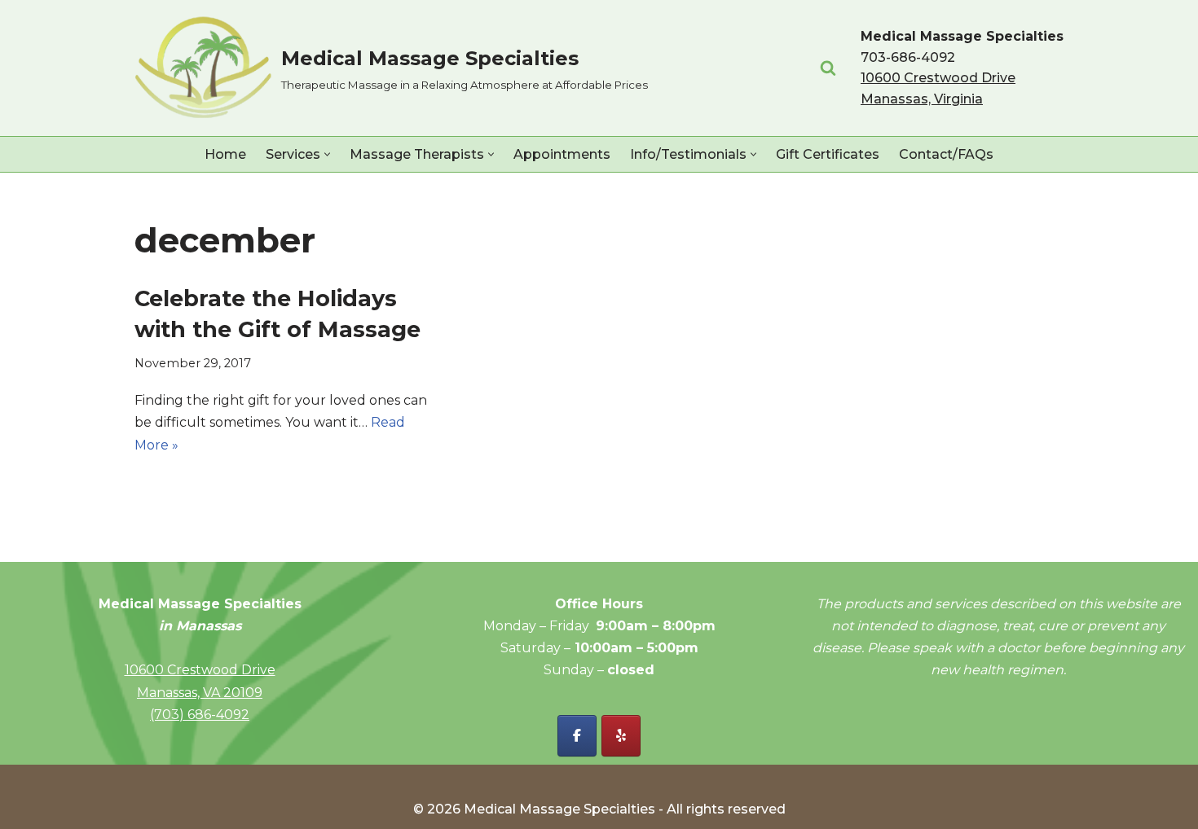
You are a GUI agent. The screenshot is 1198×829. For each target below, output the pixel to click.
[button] (327, 154)
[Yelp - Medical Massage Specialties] (621, 736)
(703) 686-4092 (199, 714)
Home (225, 154)
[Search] (828, 67)
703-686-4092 (908, 57)
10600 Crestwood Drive (200, 670)
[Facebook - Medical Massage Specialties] (577, 736)
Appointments (561, 154)
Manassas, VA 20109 (199, 692)
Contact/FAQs (946, 154)
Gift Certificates (827, 154)
